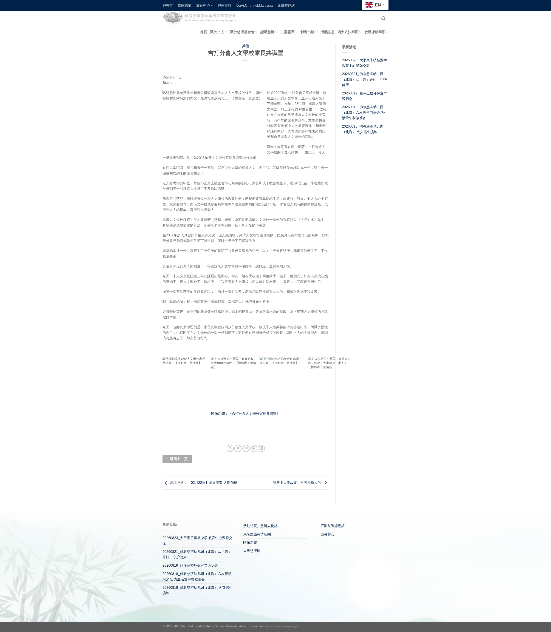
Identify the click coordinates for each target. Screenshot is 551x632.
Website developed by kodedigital (282, 626)
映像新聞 (250, 542)
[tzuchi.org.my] (201, 18)
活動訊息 (327, 32)
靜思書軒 (224, 5)
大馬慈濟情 (251, 551)
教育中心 (203, 5)
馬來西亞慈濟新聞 (257, 534)
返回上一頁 (178, 459)
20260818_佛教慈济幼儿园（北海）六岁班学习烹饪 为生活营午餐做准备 (365, 112)
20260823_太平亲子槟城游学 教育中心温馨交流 (364, 63)
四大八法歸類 (348, 32)
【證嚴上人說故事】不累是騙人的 (295, 482)
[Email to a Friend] (245, 448)
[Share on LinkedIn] (261, 448)
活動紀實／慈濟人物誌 (260, 526)
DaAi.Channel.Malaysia (254, 5)
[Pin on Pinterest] (253, 448)
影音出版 (307, 32)
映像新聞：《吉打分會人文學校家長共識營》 (245, 413)
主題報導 (287, 32)
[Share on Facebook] (230, 448)
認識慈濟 (267, 32)
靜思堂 (168, 5)
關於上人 (217, 32)
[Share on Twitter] (237, 448)
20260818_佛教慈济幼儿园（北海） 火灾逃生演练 (363, 129)
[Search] (383, 18)
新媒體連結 (286, 5)
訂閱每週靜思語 (333, 526)
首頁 (203, 32)
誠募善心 (327, 534)
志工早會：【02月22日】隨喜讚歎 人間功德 (203, 482)
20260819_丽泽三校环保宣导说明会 (364, 96)
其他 (245, 46)
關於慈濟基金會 (242, 32)
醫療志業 (184, 5)
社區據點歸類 (375, 32)
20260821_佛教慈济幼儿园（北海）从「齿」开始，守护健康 (364, 79)
